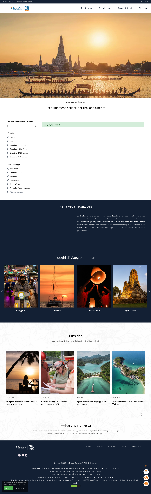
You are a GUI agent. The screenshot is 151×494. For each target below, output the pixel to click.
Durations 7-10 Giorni (18, 157)
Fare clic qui (114, 431)
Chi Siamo (88, 447)
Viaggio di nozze (16, 192)
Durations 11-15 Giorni (19, 145)
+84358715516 (9, 2)
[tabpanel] (22, 379)
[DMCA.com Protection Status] (75, 486)
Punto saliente (15, 184)
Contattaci (123, 447)
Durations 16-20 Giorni (19, 149)
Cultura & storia (16, 172)
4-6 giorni (14, 137)
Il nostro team (100, 447)
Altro (12, 141)
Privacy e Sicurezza (136, 447)
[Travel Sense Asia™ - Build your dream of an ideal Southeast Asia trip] (20, 8)
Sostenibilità (112, 447)
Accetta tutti (8, 488)
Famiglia (13, 176)
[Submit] (35, 126)
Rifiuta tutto (20, 488)
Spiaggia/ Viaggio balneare (20, 188)
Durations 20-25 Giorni (19, 153)
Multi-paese (14, 180)
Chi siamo (143, 8)
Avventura (14, 169)
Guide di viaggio (125, 8)
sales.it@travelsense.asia (24, 2)
